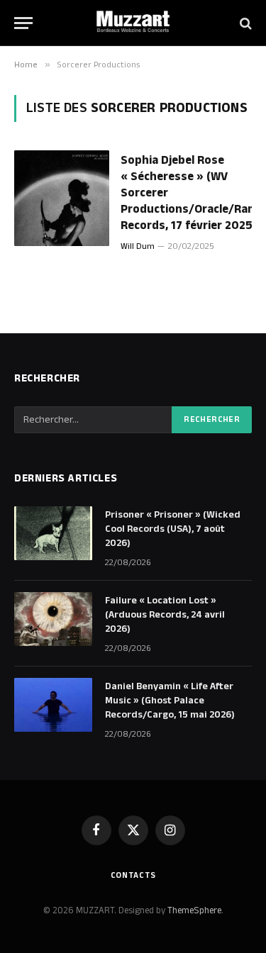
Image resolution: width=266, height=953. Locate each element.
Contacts (133, 875)
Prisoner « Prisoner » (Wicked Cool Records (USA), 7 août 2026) (172, 529)
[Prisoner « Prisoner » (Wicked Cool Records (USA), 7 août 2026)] (53, 533)
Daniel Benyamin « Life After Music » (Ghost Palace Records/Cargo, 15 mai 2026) (170, 700)
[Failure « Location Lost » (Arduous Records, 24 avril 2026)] (53, 619)
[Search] (244, 23)
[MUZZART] (133, 23)
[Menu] (23, 23)
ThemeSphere (194, 910)
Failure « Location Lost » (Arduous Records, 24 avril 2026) (165, 614)
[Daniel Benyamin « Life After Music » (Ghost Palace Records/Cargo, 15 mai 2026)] (53, 705)
